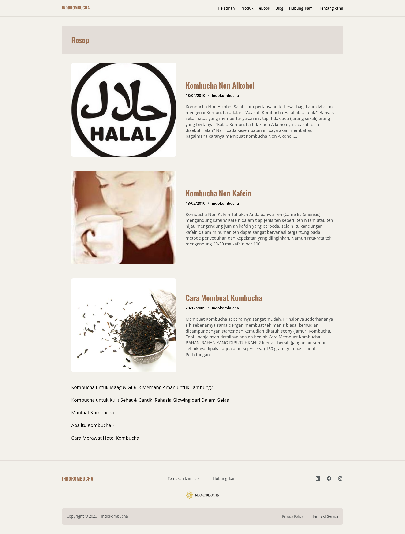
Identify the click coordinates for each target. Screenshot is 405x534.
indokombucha (225, 95)
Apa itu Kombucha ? (92, 425)
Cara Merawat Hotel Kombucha (105, 438)
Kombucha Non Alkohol (220, 85)
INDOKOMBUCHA (76, 7)
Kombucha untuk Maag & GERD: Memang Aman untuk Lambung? (142, 387)
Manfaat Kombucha (92, 412)
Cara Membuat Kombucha (224, 297)
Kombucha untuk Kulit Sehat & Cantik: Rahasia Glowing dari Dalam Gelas (150, 400)
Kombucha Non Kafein (218, 193)
